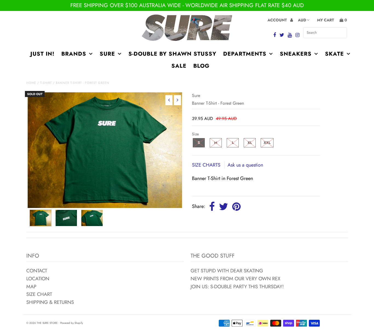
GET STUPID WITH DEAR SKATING (227, 270)
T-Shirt (46, 83)
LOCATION (37, 278)
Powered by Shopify (71, 323)
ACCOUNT (277, 20)
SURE (107, 54)
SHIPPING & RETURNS (50, 302)
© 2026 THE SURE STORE (42, 323)
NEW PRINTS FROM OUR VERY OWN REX (235, 278)
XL (250, 142)
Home (31, 83)
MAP (31, 286)
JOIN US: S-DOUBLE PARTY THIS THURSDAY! (237, 286)
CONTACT (36, 270)
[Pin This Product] (236, 207)
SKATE (334, 54)
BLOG (201, 66)
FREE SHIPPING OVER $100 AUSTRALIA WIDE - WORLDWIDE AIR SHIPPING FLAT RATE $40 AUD (187, 5)
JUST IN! (42, 54)
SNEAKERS (296, 54)
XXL (267, 142)
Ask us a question (245, 165)
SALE (178, 66)
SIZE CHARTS (207, 165)
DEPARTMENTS (244, 54)
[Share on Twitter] (223, 207)
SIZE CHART (39, 294)
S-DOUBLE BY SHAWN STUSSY (172, 54)
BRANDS (73, 54)
